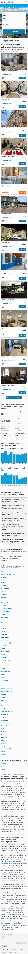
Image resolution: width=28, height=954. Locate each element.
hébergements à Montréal (9, 863)
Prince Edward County (6, 711)
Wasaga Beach (5, 746)
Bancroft (3, 577)
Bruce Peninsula (5, 600)
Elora (2, 620)
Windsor (3, 754)
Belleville (3, 585)
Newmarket (4, 686)
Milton (2, 677)
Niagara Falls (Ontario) (7, 691)
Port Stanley (4, 708)
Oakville (3, 697)
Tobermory (4, 737)
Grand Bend (4, 634)
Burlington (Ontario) (6, 603)
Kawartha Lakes (5, 651)
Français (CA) (21, 943)
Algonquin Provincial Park (8, 574)
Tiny (2, 734)
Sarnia (3, 717)
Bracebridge (4, 591)
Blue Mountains (5, 588)
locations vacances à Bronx (17, 851)
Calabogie (3, 605)
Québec (3, 766)
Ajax (2, 571)
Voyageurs (5, 24)
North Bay (3, 694)
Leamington (4, 666)
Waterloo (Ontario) (6, 749)
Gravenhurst (4, 640)
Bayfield (3, 583)
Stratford (3, 728)
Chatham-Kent (5, 611)
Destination (6, 13)
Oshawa (3, 703)
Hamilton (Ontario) (6, 643)
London (3, 668)
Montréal (3, 763)
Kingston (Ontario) (6, 660)
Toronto (3, 740)
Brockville (3, 597)
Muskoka (3, 683)
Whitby (3, 751)
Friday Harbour (5, 625)
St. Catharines (4, 726)
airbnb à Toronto (13, 872)
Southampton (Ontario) (7, 723)
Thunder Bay (4, 731)
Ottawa (3, 706)
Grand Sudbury (5, 637)
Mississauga (4, 680)
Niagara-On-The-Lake (7, 688)
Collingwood (4, 614)
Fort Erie (3, 623)
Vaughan (3, 743)
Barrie (2, 580)
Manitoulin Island (5, 671)
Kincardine (4, 657)
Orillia (2, 700)
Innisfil (3, 648)
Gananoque (4, 628)
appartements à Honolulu (17, 901)
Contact (15, 952)
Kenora (3, 654)
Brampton (3, 594)
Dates (4, 18)
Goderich (3, 631)
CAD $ (4, 946)
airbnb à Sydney (15, 891)
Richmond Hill (4, 714)
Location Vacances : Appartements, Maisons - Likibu (7, 1)
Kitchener (3, 663)
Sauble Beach (4, 720)
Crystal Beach (4, 617)
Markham (3, 674)
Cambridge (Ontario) (6, 608)
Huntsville (3, 645)
